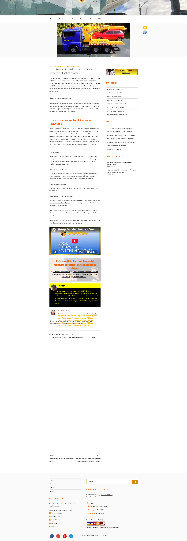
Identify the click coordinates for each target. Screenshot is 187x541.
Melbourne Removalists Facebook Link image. (145, 32)
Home (52, 19)
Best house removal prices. (61, 272)
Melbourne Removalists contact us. (145, 27)
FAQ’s (99, 19)
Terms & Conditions (92, 527)
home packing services (113, 100)
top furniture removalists (114, 149)
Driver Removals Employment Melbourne (119, 128)
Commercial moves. (79, 277)
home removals (78, 337)
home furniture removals (114, 96)
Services (72, 19)
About (52, 484)
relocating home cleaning (125, 138)
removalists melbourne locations (116, 146)
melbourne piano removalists (115, 104)
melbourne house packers (114, 135)
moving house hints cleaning (115, 107)
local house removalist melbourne (60, 83)
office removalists (130, 135)
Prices (82, 19)
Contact (107, 19)
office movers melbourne (114, 111)
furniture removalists (113, 93)
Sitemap (116, 527)
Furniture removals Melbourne (59, 203)
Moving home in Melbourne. (79, 274)
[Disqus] (75, 367)
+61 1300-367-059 (106, 495)
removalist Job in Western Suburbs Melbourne (121, 142)
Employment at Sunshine (106, 527)
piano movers (111, 138)
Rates (51, 491)
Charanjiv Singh (72, 66)
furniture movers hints (113, 89)
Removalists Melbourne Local (63, 334)
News (91, 19)
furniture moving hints (61, 337)
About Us (61, 19)
